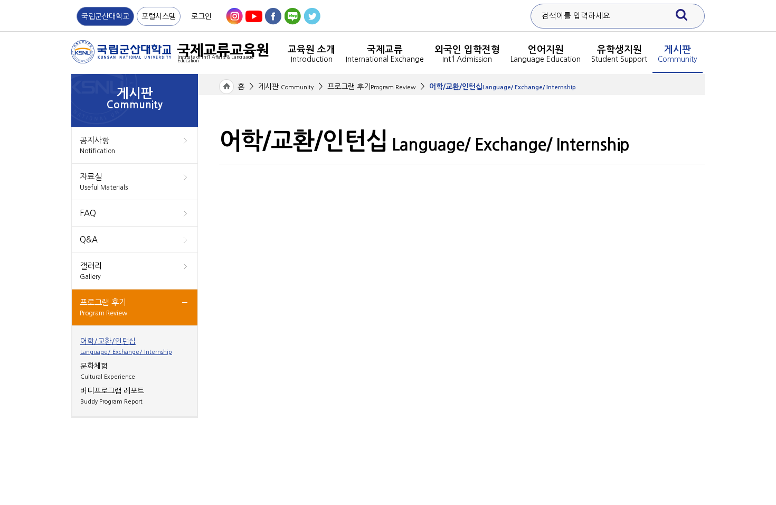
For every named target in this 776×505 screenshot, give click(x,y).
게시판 (677, 54)
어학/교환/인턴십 (126, 346)
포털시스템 (158, 16)
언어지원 (545, 54)
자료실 (104, 182)
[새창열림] (234, 16)
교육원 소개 (311, 54)
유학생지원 (619, 54)
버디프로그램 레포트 (112, 396)
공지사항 (97, 145)
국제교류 (385, 54)
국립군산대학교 (105, 16)
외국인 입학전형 (467, 54)
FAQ (88, 213)
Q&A (89, 240)
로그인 (201, 16)
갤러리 (91, 271)
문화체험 (107, 371)
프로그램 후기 (103, 307)
